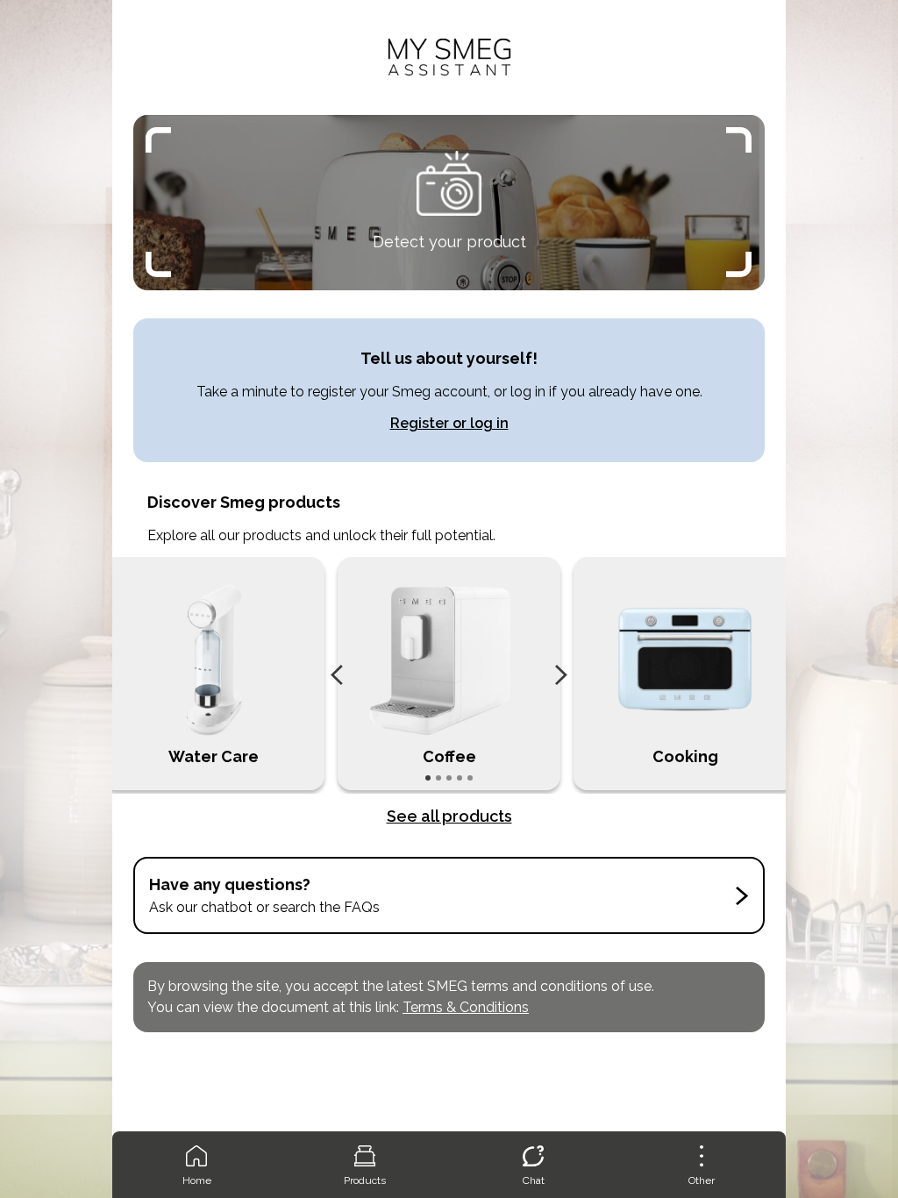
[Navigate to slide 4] (459, 778)
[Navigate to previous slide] (337, 675)
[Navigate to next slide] (561, 675)
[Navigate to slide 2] (438, 778)
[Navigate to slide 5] (470, 778)
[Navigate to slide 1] (428, 778)
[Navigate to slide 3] (449, 778)
